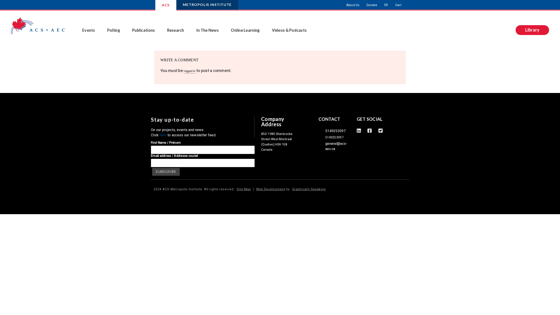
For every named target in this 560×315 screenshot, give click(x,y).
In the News (207, 30)
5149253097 (335, 131)
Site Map (244, 189)
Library (532, 29)
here (163, 135)
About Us (352, 5)
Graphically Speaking (309, 189)
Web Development (270, 189)
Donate (372, 5)
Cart (398, 5)
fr (386, 5)
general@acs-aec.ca (336, 146)
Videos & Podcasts (289, 30)
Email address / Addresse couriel (174, 156)
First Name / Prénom (166, 142)
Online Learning (245, 30)
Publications (143, 30)
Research (175, 30)
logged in (189, 71)
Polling (113, 30)
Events (88, 30)
